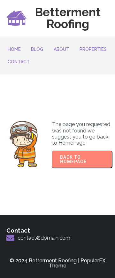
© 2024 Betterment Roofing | (45, 261)
